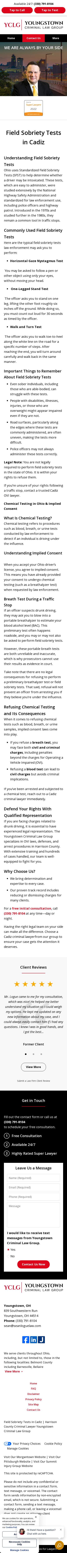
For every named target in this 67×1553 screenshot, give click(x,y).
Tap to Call (17, 10)
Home (11, 38)
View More (33, 1067)
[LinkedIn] (33, 1339)
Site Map (33, 1404)
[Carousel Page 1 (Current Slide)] (26, 1054)
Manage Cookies (18, 1448)
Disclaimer (33, 1394)
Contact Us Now (33, 1264)
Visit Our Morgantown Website (25, 1457)
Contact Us (34, 38)
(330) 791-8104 (14, 913)
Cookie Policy (53, 1443)
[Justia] (41, 1339)
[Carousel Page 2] (33, 1054)
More (56, 38)
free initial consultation (31, 908)
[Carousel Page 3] (41, 1054)
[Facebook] (25, 1339)
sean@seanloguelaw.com (22, 1326)
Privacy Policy (33, 1399)
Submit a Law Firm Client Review (33, 1080)
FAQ (33, 1388)
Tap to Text (50, 10)
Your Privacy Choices (27, 1443)
